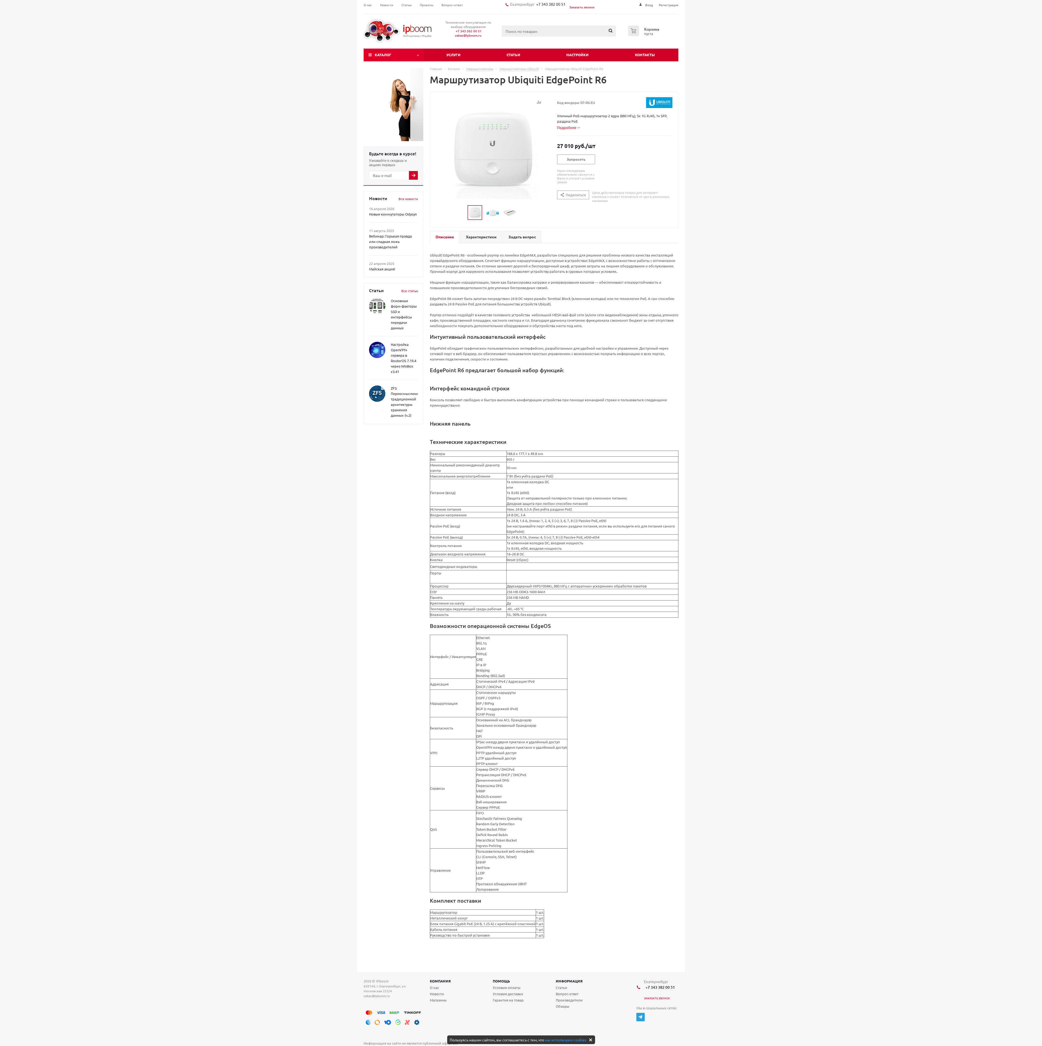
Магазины (438, 1000)
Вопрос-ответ (567, 993)
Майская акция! (382, 269)
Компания (440, 981)
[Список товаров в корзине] (644, 34)
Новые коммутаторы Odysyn (393, 214)
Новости (437, 993)
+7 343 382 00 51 (550, 4)
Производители (569, 1000)
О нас (434, 987)
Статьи (513, 54)
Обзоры (562, 1006)
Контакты (645, 54)
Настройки (577, 54)
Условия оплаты (506, 987)
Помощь (501, 981)
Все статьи (409, 291)
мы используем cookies (565, 1039)
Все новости (408, 199)
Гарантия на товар (508, 1000)
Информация (569, 981)
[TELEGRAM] (640, 1017)
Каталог (383, 54)
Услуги (453, 54)
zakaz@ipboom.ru (468, 35)
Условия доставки (508, 993)
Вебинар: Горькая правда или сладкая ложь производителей (390, 241)
